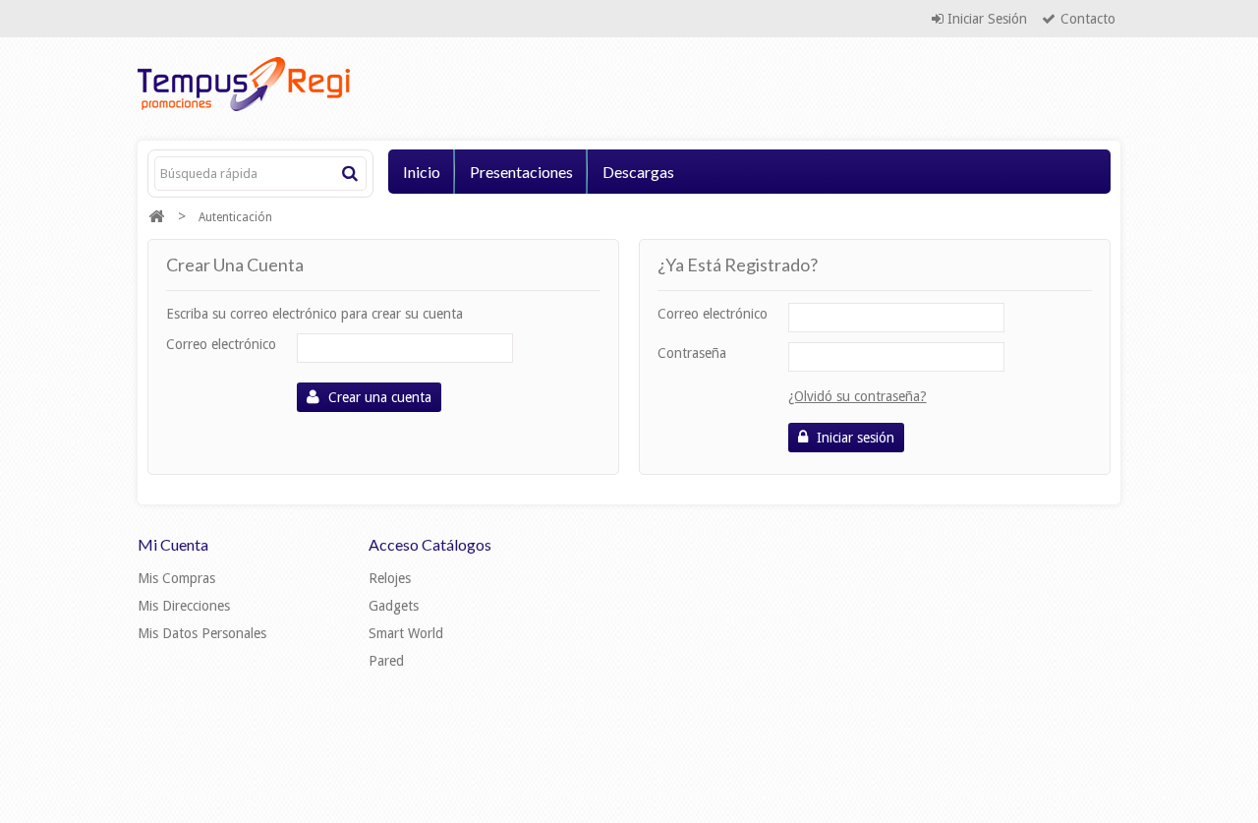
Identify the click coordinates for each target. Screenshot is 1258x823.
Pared (386, 661)
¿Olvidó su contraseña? (857, 396)
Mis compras (176, 578)
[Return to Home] (156, 217)
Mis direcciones (184, 606)
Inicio (421, 171)
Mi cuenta (173, 544)
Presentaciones (521, 171)
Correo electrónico (221, 344)
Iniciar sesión (985, 19)
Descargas (638, 171)
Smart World (406, 633)
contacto (1087, 19)
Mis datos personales (202, 633)
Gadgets (394, 606)
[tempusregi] (295, 84)
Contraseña (692, 353)
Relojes (390, 578)
